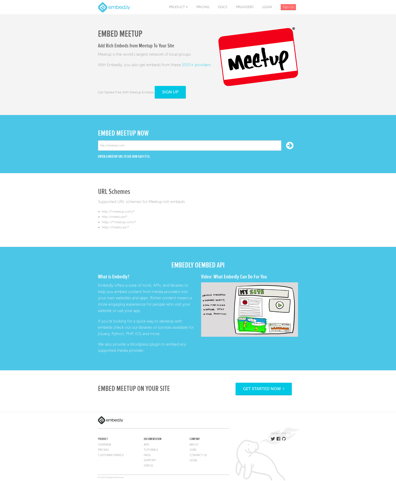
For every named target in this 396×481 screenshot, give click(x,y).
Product (177, 7)
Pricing (202, 7)
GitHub (284, 439)
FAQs (147, 455)
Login (267, 7)
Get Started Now (263, 388)
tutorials (165, 327)
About (194, 444)
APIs (146, 444)
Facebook (278, 439)
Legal (194, 460)
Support (150, 460)
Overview (104, 444)
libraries (145, 327)
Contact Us (198, 455)
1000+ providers (196, 65)
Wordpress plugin (145, 344)
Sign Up (170, 92)
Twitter (273, 439)
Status (148, 465)
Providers (244, 7)
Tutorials (151, 449)
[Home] (114, 7)
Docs (222, 7)
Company (195, 439)
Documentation (152, 439)
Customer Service (111, 455)
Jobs (193, 449)
